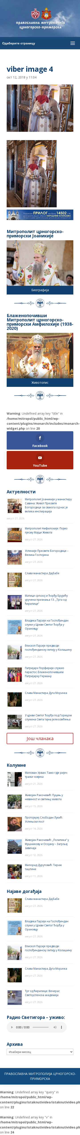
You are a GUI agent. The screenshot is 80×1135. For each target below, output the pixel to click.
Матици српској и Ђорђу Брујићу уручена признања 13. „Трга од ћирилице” (46, 600)
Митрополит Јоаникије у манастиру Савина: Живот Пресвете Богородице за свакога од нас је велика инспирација (48, 505)
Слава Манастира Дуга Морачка (46, 693)
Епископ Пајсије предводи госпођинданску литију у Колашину (48, 648)
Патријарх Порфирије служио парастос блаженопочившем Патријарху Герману (44, 672)
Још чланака (40, 738)
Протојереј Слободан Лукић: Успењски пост (44, 819)
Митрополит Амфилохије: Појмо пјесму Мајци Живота (46, 530)
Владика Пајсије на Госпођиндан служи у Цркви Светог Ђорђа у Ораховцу (46, 624)
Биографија (40, 290)
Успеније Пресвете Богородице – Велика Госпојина (46, 553)
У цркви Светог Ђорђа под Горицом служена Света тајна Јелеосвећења (48, 717)
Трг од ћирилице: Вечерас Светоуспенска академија (42, 993)
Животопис (40, 382)
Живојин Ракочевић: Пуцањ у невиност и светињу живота (44, 797)
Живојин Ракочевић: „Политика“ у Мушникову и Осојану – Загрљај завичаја (47, 844)
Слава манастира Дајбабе (42, 573)
